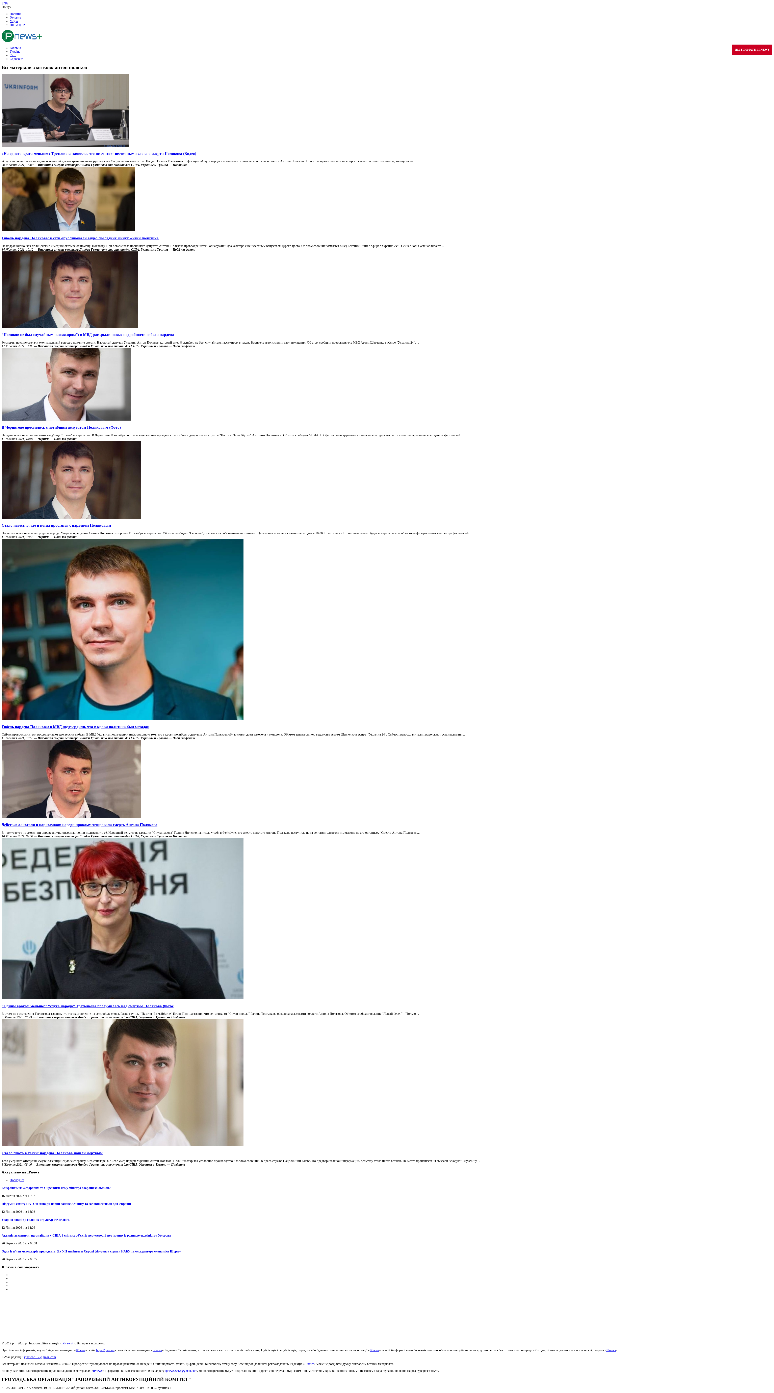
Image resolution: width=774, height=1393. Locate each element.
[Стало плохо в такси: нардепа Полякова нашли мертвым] (122, 1145)
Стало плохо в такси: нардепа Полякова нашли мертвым (52, 1153)
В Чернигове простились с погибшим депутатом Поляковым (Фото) (61, 427)
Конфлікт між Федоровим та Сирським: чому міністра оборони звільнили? (56, 1188)
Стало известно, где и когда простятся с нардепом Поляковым (56, 525)
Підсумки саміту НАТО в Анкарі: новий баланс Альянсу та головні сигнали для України (66, 1203)
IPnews (80, 1350)
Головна (15, 48)
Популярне (17, 24)
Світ (13, 55)
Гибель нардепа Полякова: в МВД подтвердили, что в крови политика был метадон (75, 727)
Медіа (14, 21)
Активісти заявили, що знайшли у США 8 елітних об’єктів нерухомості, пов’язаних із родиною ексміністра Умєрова (86, 1235)
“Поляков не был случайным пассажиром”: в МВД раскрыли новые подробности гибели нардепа (88, 334)
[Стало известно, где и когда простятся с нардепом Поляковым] (71, 517)
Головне (15, 17)
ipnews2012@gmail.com (40, 1357)
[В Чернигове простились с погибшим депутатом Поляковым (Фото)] (66, 419)
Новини (15, 14)
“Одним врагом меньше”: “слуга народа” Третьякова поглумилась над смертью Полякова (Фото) (88, 1006)
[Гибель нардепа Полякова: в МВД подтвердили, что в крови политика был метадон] (122, 719)
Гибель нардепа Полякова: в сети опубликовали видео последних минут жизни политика (80, 238)
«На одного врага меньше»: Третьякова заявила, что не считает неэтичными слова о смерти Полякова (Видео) (99, 153)
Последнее (17, 1180)
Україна (15, 51)
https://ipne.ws (105, 1350)
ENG (5, 3)
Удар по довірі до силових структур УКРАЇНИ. (36, 1219)
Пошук (6, 7)
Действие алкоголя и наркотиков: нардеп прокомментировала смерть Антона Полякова (79, 825)
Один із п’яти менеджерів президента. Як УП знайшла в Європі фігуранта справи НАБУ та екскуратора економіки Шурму (91, 1251)
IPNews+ (67, 1343)
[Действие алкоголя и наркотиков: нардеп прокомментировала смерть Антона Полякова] (71, 817)
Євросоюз (16, 58)
